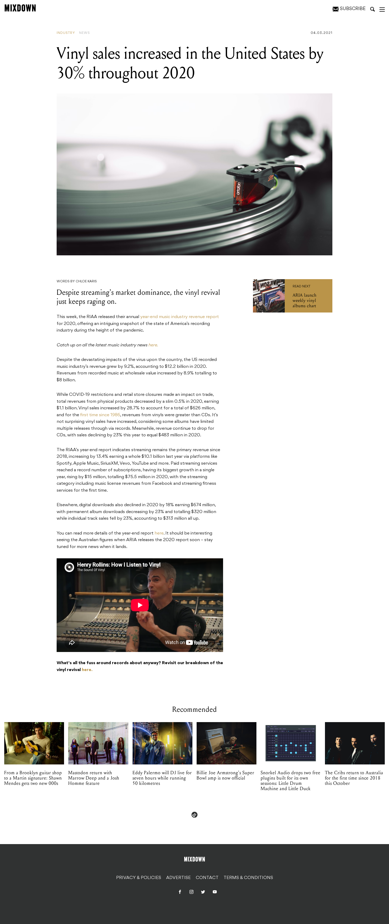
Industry (66, 33)
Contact (207, 878)
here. (153, 345)
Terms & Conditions (248, 878)
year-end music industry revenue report (179, 317)
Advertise (178, 878)
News (84, 33)
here (159, 533)
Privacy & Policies (138, 878)
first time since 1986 (100, 415)
